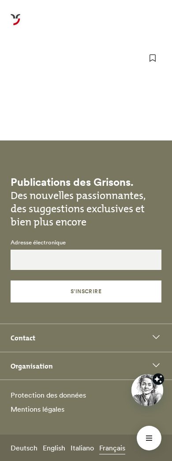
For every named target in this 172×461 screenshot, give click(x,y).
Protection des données (48, 395)
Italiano (82, 447)
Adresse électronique (38, 242)
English (54, 447)
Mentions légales (37, 409)
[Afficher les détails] (158, 379)
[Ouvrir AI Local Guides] (147, 390)
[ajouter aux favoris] (152, 58)
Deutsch (24, 447)
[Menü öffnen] (149, 438)
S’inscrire (86, 291)
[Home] (15, 24)
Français (112, 447)
